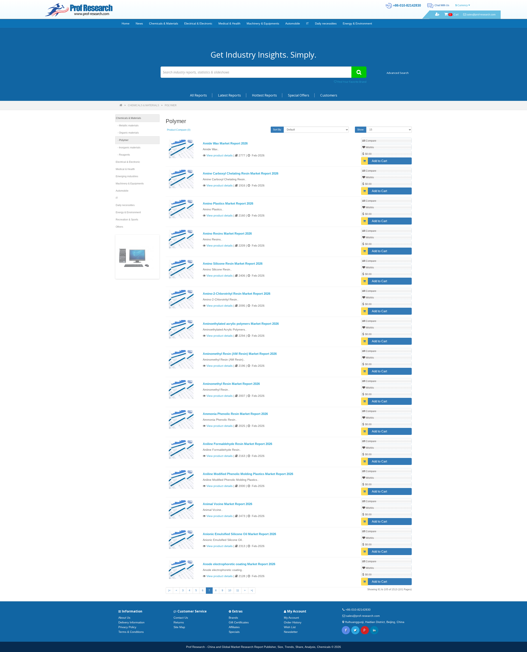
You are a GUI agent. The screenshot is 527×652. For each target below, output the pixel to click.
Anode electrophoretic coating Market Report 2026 (239, 564)
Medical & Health (229, 23)
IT (307, 23)
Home (125, 23)
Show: (360, 129)
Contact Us (181, 617)
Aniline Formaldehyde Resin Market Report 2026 (237, 444)
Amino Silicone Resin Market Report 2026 (232, 263)
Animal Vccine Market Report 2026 (227, 504)
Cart (453, 14)
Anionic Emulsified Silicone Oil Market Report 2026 (239, 534)
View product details (219, 155)
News (139, 23)
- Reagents (123, 154)
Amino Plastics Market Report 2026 (228, 203)
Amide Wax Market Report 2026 (225, 143)
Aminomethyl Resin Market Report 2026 (231, 383)
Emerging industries (127, 176)
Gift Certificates (239, 622)
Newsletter (291, 631)
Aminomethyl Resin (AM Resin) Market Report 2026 (240, 353)
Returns (179, 622)
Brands (233, 617)
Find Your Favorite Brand (351, 82)
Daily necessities (326, 23)
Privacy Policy (127, 627)
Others (119, 226)
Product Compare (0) (178, 129)
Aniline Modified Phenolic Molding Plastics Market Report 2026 (248, 474)
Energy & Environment (357, 23)
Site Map (179, 627)
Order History (292, 622)
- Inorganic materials (128, 147)
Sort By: (277, 129)
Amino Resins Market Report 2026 (227, 233)
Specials (234, 631)
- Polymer (122, 140)
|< (169, 590)
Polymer (171, 105)
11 (237, 590)
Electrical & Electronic (198, 23)
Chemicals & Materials (163, 23)
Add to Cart (379, 161)
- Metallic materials (127, 125)
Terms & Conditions (131, 631)
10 (229, 590)
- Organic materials (127, 132)
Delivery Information (131, 622)
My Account (291, 617)
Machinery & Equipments (263, 23)
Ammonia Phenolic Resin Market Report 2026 (235, 414)
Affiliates (234, 627)
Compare (370, 140)
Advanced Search (398, 73)
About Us (124, 617)
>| (252, 590)
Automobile (292, 23)
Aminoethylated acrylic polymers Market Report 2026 (241, 323)
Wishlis (369, 147)
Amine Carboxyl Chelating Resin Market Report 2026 (240, 173)
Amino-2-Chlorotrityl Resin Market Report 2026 (236, 293)
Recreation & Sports (127, 219)
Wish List (290, 627)
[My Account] (437, 14)
